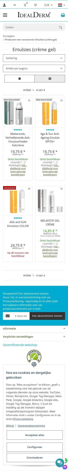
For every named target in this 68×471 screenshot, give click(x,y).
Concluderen (35, 457)
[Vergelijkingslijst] (25, 5)
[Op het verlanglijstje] (29, 101)
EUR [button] (46, 5)
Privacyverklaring (23, 418)
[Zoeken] (62, 27)
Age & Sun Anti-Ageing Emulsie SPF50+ (50, 137)
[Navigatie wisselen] (5, 15)
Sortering (11, 58)
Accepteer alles (34, 435)
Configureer (34, 447)
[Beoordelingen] (18, 129)
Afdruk (10, 425)
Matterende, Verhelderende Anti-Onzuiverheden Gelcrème (17, 139)
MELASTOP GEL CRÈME (50, 222)
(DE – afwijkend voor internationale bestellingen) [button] (18, 170)
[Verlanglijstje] (35, 5)
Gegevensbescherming (31, 425)
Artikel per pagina (17, 68)
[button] (14, 5)
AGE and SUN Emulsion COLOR (18, 224)
